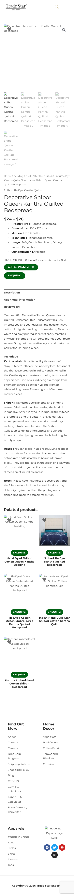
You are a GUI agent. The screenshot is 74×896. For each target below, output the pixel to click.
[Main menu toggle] (66, 7)
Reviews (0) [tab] (12, 306)
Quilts (28, 176)
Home (7, 176)
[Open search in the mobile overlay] (57, 7)
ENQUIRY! (14, 275)
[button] (63, 29)
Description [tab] (12, 292)
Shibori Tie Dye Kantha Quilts (23, 190)
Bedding (18, 176)
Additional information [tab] (19, 299)
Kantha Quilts (42, 176)
